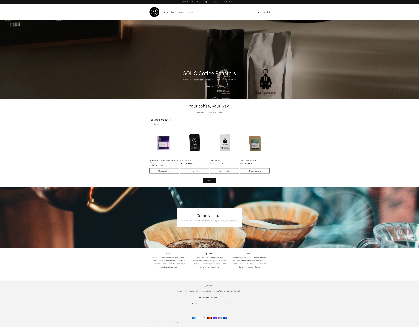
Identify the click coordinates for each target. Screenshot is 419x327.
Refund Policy (194, 291)
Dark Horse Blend (185, 160)
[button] (173, 12)
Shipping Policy (206, 291)
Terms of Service (219, 291)
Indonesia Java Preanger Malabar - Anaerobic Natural (164, 161)
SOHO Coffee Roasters (160, 322)
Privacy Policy (182, 291)
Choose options (164, 171)
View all (209, 180)
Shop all (209, 86)
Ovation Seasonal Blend (248, 160)
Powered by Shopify (172, 322)
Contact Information (234, 291)
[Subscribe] (226, 303)
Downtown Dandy (215, 160)
